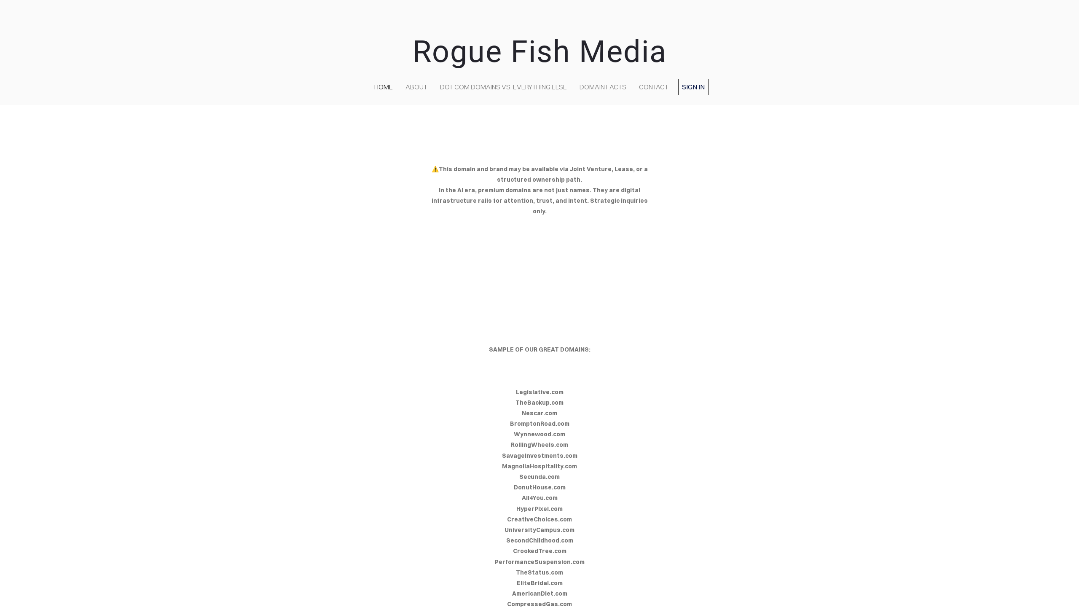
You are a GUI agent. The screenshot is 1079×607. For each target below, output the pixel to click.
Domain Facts (603, 87)
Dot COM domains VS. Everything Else (503, 87)
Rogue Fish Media (540, 52)
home (383, 87)
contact (653, 87)
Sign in (693, 87)
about (416, 87)
